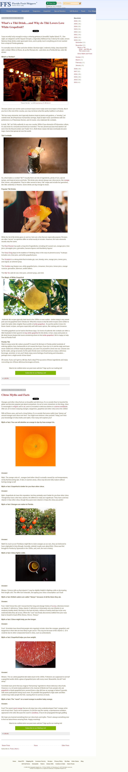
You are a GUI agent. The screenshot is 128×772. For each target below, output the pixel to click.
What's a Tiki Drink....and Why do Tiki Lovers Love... (85, 49)
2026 (76, 21)
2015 (76, 77)
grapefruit (4, 690)
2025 (76, 24)
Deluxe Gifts (50, 764)
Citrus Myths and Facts (15, 395)
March (78, 60)
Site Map (67, 761)
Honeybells (35, 764)
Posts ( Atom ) (14, 748)
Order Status (75, 761)
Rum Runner (9, 246)
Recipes (50, 761)
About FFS (21, 761)
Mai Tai (7, 273)
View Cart (52, 3)
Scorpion (8, 259)
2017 (76, 71)
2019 (76, 40)
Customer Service (40, 761)
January (78, 65)
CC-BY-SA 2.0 (46, 103)
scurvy (54, 606)
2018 (76, 69)
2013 (76, 82)
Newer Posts (6, 745)
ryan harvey (39, 103)
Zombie (7, 266)
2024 (76, 26)
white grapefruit (48, 335)
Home (36, 745)
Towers (42, 764)
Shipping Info (29, 761)
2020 (76, 37)
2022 (76, 32)
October (78, 57)
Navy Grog (8, 253)
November (79, 45)
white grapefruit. (39, 324)
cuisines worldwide (60, 406)
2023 (76, 29)
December (79, 42)
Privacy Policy (58, 761)
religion (16, 406)
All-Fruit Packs (26, 764)
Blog (82, 761)
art (24, 406)
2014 (76, 79)
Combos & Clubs (60, 764)
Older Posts (65, 745)
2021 (76, 34)
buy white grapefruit (31, 333)
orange (66, 180)
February (79, 62)
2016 (76, 74)
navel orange (17, 708)
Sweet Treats (70, 764)
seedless (35, 713)
